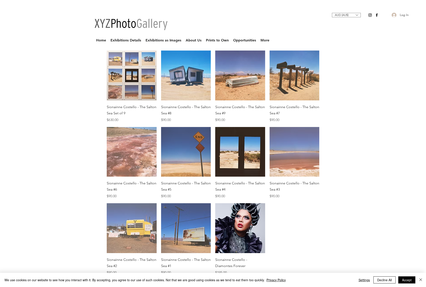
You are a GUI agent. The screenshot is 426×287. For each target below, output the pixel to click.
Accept (407, 280)
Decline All (384, 280)
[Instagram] (370, 15)
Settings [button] (364, 280)
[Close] (420, 279)
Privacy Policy (276, 280)
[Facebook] (377, 15)
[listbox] (346, 15)
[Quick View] (132, 75)
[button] (346, 15)
